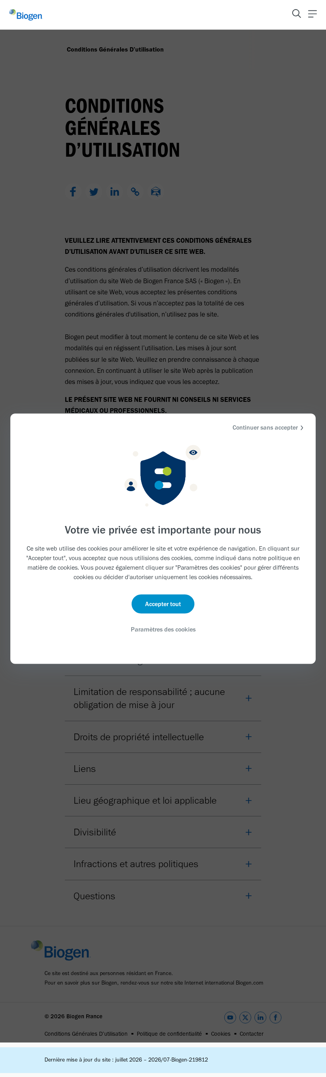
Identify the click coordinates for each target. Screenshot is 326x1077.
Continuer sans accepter (265, 427)
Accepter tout (163, 604)
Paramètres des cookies (163, 629)
